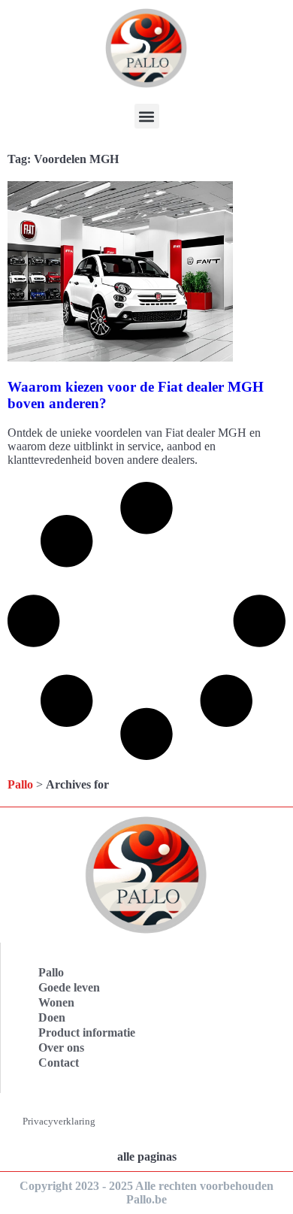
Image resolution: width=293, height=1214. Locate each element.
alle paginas (147, 1156)
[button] (146, 116)
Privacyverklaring (59, 1121)
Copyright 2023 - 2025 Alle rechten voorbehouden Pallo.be (146, 1192)
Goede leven (69, 987)
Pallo (20, 784)
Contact (58, 1062)
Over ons (61, 1047)
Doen (51, 1017)
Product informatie (86, 1032)
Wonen (56, 1002)
